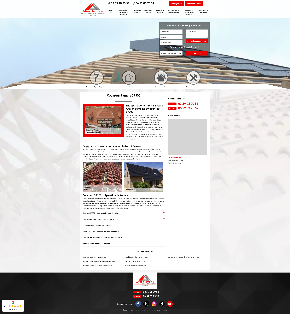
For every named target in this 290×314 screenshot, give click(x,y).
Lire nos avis (13, 309)
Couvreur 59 (111, 11)
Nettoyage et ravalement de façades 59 (189, 13)
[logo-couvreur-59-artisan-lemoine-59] (92, 9)
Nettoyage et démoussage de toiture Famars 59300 (183, 257)
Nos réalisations (194, 4)
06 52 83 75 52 (145, 3)
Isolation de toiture (96, 87)
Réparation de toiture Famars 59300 (94, 257)
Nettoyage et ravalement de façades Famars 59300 (99, 261)
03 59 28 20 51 (120, 3)
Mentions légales (159, 310)
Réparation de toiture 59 (203, 11)
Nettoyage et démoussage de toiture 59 (123, 13)
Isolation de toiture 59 (137, 11)
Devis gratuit (176, 4)
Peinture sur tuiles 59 (148, 11)
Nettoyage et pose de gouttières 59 (173, 11)
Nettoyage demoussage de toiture (193, 87)
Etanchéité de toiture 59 (160, 11)
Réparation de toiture (161, 87)
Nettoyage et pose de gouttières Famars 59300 (97, 266)
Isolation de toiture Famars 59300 (135, 266)
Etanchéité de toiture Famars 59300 (136, 257)
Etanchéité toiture (129, 87)
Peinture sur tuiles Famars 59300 (135, 261)
